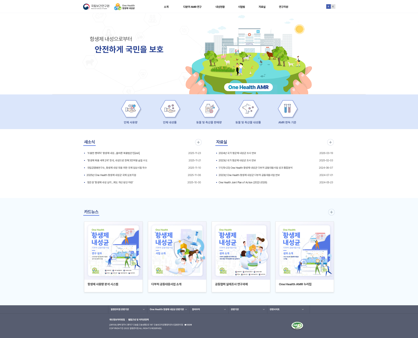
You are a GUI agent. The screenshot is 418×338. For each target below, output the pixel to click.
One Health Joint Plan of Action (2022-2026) (243, 182)
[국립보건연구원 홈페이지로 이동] (98, 9)
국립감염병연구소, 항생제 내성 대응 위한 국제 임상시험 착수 (117, 167)
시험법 (241, 6)
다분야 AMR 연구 (192, 6)
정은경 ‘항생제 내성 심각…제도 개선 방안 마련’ (110, 182)
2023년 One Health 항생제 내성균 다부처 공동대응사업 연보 (249, 175)
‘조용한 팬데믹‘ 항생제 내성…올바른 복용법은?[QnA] (113, 153)
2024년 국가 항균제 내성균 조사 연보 (237, 153)
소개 (166, 6)
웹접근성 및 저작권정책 (138, 319)
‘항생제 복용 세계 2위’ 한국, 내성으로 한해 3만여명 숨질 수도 (117, 160)
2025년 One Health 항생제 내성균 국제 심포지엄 (111, 175)
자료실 (262, 6)
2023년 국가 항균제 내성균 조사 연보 (237, 160)
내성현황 (220, 6)
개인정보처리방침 (117, 319)
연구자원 (283, 6)
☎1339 (188, 325)
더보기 (198, 142)
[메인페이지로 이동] (124, 9)
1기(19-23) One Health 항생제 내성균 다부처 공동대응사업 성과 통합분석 (256, 167)
